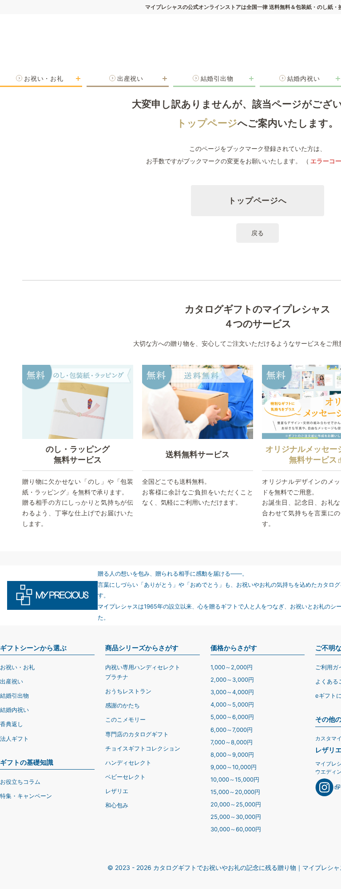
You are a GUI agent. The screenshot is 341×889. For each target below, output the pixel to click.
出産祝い (11, 681)
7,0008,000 (231, 742)
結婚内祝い (14, 709)
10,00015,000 (234, 779)
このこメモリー (125, 719)
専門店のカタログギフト (137, 734)
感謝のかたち (122, 705)
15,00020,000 (235, 791)
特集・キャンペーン (26, 795)
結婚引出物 (14, 695)
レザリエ (116, 790)
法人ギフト (14, 738)
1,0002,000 (231, 667)
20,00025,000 (235, 804)
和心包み (116, 805)
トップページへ (257, 200)
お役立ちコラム (20, 781)
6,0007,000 (231, 729)
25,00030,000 (235, 816)
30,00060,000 (235, 829)
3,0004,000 (232, 691)
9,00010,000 (233, 766)
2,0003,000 (232, 679)
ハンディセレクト (128, 762)
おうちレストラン (128, 691)
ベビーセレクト (125, 776)
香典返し (11, 723)
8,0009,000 (232, 754)
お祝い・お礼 (17, 667)
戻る (257, 233)
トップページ (207, 123)
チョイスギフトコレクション (142, 748)
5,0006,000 (232, 716)
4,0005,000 (232, 704)
